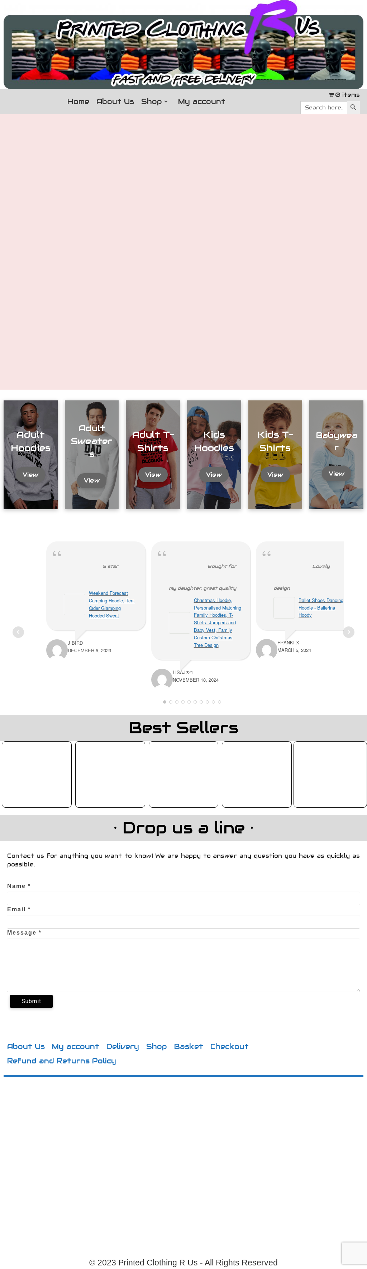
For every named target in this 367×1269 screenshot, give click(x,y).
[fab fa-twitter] (78, 1171)
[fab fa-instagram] (90, 1171)
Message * (24, 933)
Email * (19, 909)
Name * (19, 886)
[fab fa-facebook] (66, 1171)
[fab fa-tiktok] (102, 1171)
